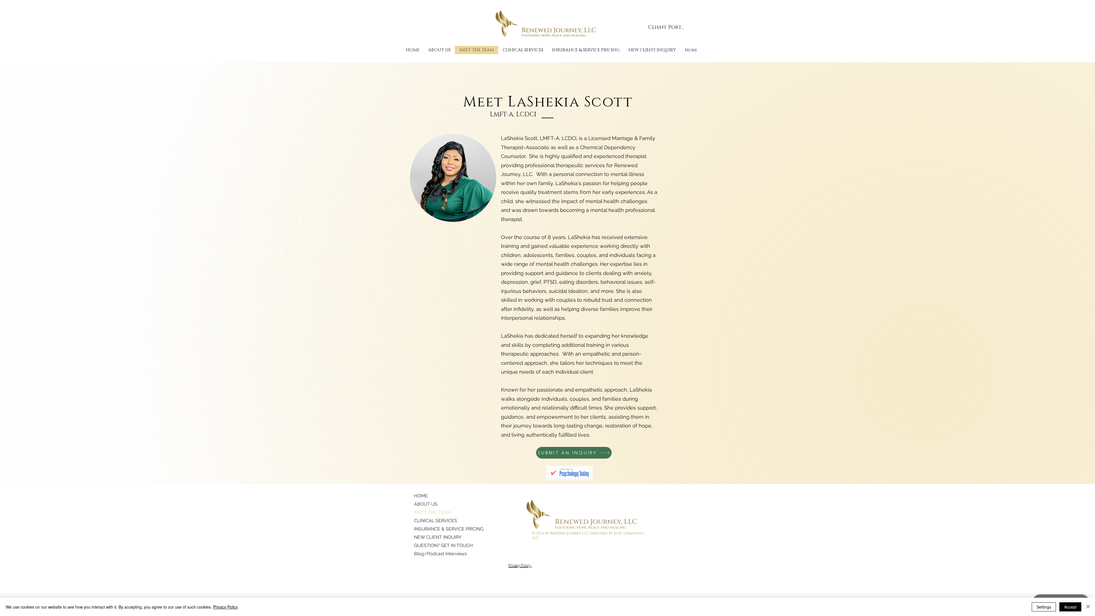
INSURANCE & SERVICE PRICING (435, 529)
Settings (1044, 607)
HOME (421, 496)
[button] (523, 50)
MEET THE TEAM (432, 512)
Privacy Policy (225, 607)
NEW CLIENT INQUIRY (435, 537)
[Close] (1088, 606)
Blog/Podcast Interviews (435, 553)
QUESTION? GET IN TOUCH (435, 545)
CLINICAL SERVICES (435, 520)
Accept (1070, 607)
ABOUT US (425, 504)
